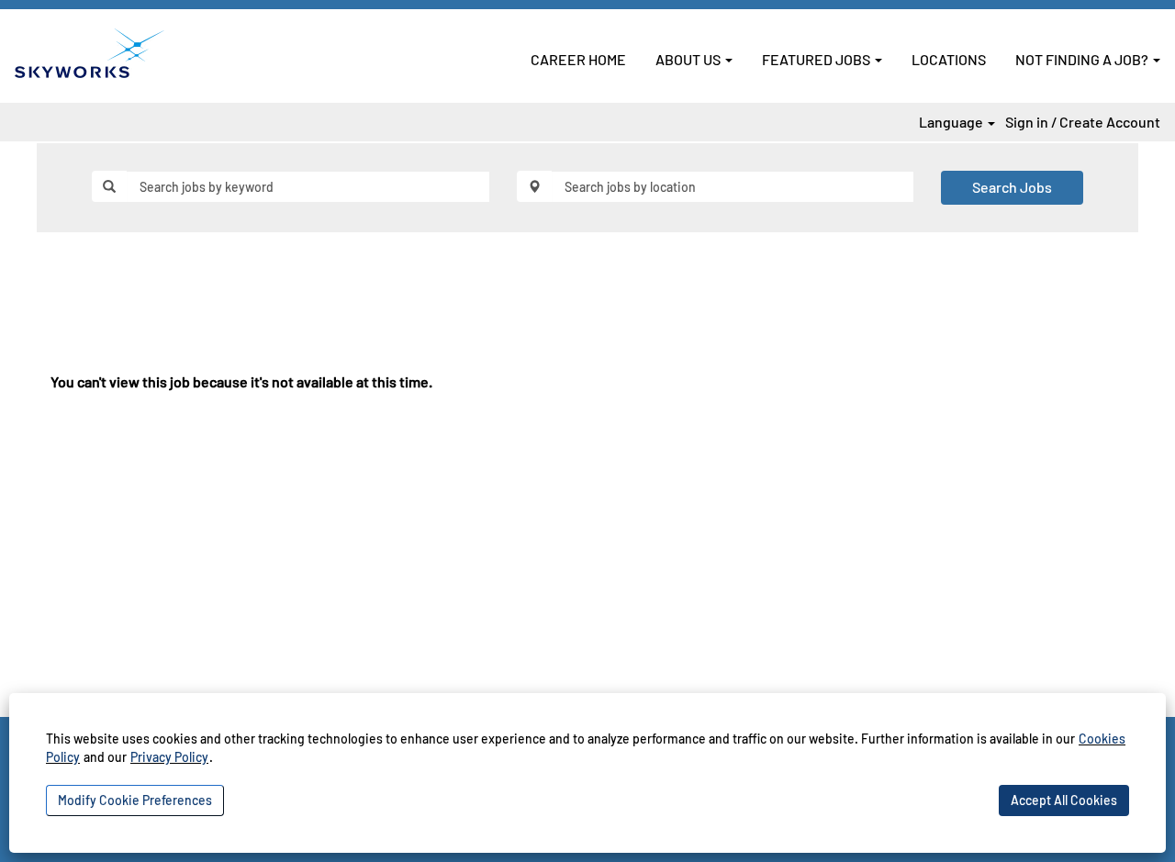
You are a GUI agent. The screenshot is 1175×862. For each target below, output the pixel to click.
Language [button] (952, 122)
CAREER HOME (578, 59)
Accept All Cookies (1064, 800)
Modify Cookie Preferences (135, 800)
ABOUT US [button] (689, 59)
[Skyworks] (89, 53)
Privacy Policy (169, 757)
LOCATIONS (949, 59)
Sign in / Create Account (1082, 122)
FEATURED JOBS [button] (817, 59)
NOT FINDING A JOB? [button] (1083, 59)
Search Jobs (1012, 187)
